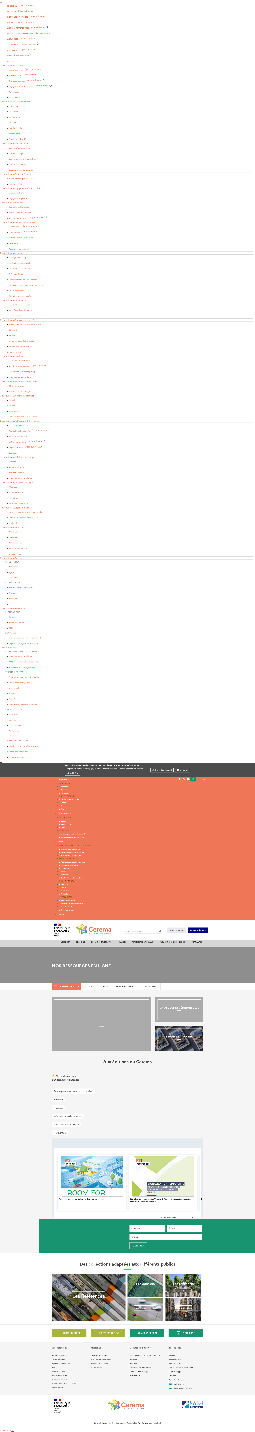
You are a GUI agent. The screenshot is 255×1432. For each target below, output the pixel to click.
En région (13, 400)
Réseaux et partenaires (19, 248)
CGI (160, 1423)
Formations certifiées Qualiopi (22, 371)
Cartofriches (14, 699)
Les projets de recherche (20, 268)
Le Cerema (12, 6)
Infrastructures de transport (21, 341)
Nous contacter (176, 930)
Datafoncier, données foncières (23, 704)
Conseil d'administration (20, 147)
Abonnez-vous (149, 1333)
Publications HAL (16, 472)
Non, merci (182, 770)
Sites (9, 55)
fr (200, 779)
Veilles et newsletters (60, 1375)
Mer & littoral (60, 1132)
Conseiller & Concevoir (19, 207)
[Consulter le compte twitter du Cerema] (184, 779)
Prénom (136, 1228)
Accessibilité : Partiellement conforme (142, 1423)
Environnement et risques (20, 346)
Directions (13, 111)
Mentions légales (118, 1423)
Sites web (13, 486)
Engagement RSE (16, 192)
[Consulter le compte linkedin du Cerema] (180, 779)
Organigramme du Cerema (21, 169)
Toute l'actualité (58, 1359)
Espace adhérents (198, 930)
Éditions (12, 461)
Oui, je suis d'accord (162, 770)
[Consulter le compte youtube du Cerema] (188, 779)
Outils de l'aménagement (20, 682)
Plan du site (105, 1423)
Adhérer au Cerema (59, 1355)
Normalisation (96, 1367)
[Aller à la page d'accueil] (91, 927)
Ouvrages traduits (125, 986)
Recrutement (14, 97)
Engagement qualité (18, 198)
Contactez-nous (110, 1333)
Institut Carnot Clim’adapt (21, 237)
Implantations (15, 117)
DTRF (11, 628)
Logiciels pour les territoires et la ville (25, 512)
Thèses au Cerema (17, 274)
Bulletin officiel (15, 133)
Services (11, 22)
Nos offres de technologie (20, 310)
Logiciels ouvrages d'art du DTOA (23, 643)
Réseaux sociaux (16, 492)
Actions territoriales (18, 28)
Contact (12, 593)
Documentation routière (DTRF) (23, 478)
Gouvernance (15, 75)
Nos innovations (16, 315)
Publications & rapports (19, 430)
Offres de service (16, 386)
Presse (10, 61)
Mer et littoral (15, 352)
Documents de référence (20, 139)
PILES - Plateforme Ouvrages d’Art (24, 661)
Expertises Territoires (18, 751)
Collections (150, 986)
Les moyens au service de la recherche (26, 285)
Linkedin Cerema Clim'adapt (182, 1388)
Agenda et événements (61, 1363)
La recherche (14, 226)
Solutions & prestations (19, 366)
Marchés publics (16, 128)
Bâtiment (13, 330)
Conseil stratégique (17, 153)
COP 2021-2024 (15, 184)
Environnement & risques (66, 1124)
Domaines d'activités (17, 17)
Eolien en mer (15, 725)
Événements (14, 537)
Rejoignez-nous (71, 1333)
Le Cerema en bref (17, 106)
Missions (11, 11)
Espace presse (15, 553)
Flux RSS (55, 1367)
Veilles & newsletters (18, 436)
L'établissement (16, 69)
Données (13, 452)
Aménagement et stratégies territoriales (27, 324)
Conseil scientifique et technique (24, 158)
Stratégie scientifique (18, 257)
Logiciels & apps (16, 447)
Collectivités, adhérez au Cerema (24, 416)
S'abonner (138, 1245)
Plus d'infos (72, 773)
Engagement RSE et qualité (21, 86)
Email (135, 1237)
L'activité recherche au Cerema (23, 279)
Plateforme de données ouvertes (23, 746)
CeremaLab (14, 243)
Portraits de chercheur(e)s (20, 296)
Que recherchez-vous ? (133, 931)
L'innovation (14, 232)
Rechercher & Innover (18, 218)
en (204, 779)
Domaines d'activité (69, 986)
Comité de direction (18, 164)
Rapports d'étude (16, 467)
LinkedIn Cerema (177, 1384)
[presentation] (1, 2)
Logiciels (90, 986)
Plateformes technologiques (21, 391)
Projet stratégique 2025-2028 (21, 178)
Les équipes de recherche (20, 263)
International (15, 411)
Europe (12, 405)
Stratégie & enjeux (17, 81)
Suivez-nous (188, 1333)
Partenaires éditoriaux (19, 503)
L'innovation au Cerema (19, 304)
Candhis (12, 719)
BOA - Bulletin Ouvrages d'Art (22, 667)
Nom (173, 1228)
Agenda (12, 572)
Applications (14, 523)
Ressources (13, 50)
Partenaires (14, 92)
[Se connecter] (193, 779)
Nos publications (16, 290)
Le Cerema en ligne (17, 441)
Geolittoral (14, 714)
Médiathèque (14, 497)
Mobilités (13, 335)
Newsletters (14, 577)
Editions (12, 617)
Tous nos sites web (17, 757)
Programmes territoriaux (20, 377)
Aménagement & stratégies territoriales (74, 1091)
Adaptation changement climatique (25, 677)
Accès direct (13, 44)
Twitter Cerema (178, 1380)
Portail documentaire (18, 425)
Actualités (12, 39)
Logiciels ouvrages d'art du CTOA (24, 517)
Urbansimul (14, 688)
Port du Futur (14, 730)
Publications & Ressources (20, 33)
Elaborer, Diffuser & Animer (21, 212)
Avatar (12, 693)
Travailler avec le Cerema (20, 360)
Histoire (12, 122)
